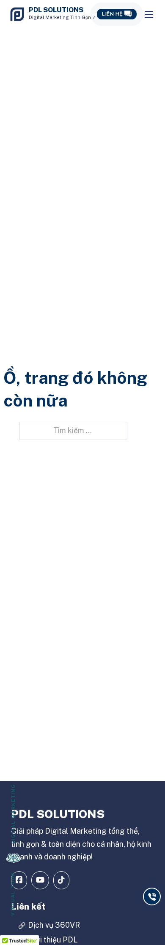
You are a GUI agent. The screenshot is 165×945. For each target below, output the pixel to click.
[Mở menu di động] (149, 14)
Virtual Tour (13, 893)
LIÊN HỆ (112, 14)
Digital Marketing (13, 814)
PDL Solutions (56, 10)
